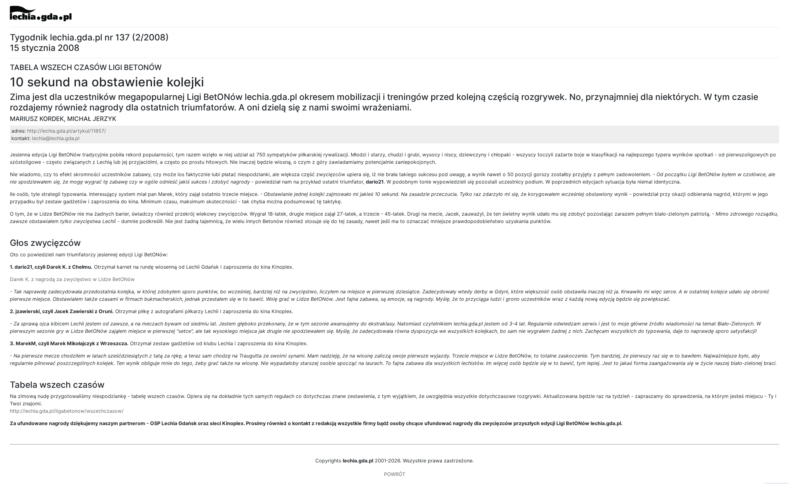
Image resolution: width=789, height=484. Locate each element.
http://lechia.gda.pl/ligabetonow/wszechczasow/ (67, 411)
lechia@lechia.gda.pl (56, 138)
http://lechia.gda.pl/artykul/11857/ (66, 131)
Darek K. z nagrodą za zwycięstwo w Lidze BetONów (72, 279)
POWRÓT (394, 474)
